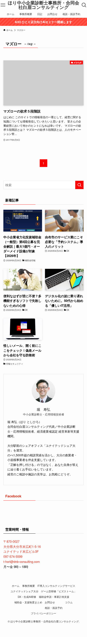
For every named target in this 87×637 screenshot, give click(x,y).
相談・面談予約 (54, 608)
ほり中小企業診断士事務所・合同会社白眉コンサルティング (43, 5)
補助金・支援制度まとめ (28, 602)
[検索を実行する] (79, 185)
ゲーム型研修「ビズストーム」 (58, 591)
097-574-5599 (12, 556)
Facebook (13, 495)
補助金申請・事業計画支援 (54, 597)
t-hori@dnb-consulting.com (21, 561)
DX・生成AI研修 (27, 597)
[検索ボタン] (84, 5)
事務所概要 (28, 586)
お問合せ (50, 602)
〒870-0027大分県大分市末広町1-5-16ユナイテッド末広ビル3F (22, 546)
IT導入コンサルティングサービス (56, 586)
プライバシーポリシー (43, 613)
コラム (69, 602)
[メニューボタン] (3, 5)
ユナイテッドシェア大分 (24, 591)
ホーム (15, 586)
